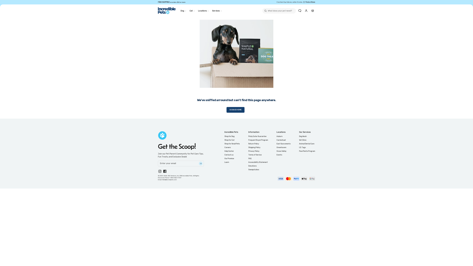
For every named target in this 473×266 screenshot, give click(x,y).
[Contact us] (299, 10)
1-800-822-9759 (175, 178)
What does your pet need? (278, 11)
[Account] (306, 10)
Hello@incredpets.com (169, 180)
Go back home (235, 110)
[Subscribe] (201, 163)
